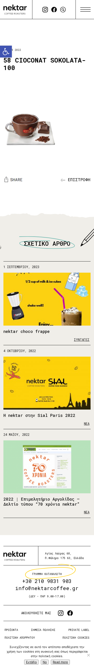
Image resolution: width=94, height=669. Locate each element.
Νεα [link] (86, 423)
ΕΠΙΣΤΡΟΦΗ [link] (77, 179)
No (45, 662)
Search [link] (63, 9)
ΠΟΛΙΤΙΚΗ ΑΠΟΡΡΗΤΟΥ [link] (20, 637)
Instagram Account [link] (45, 9)
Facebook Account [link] (54, 9)
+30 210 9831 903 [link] (47, 581)
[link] (6, 51)
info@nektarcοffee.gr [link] (47, 588)
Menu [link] (85, 9)
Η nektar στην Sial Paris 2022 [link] (39, 415)
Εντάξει (31, 662)
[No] (88, 655)
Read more (60, 662)
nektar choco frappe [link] (26, 331)
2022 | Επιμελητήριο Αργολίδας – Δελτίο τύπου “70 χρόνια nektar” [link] (41, 501)
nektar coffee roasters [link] (14, 556)
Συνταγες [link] (81, 339)
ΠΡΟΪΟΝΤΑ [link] (11, 630)
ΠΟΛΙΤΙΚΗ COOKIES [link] (76, 637)
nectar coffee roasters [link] (15, 9)
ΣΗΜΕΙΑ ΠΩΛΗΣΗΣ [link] (43, 630)
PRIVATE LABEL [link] (78, 630)
